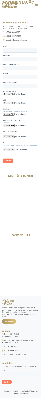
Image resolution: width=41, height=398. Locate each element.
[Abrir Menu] (36, 4)
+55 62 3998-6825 (13, 32)
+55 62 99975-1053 (13, 36)
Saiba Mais (9, 321)
